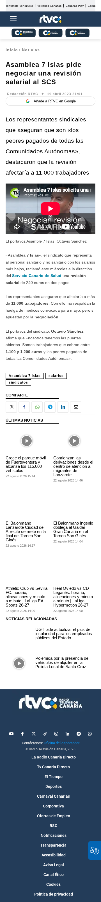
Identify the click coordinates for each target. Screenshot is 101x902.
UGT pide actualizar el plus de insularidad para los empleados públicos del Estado (63, 633)
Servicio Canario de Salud (36, 275)
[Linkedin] (62, 407)
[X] (11, 407)
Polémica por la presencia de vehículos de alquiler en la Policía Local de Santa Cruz (61, 662)
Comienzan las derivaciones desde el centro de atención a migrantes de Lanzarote (73, 466)
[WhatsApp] (37, 407)
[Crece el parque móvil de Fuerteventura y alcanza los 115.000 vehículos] (27, 441)
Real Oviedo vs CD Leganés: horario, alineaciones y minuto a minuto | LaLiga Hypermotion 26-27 (73, 596)
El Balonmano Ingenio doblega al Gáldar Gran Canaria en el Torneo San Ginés (73, 529)
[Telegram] (50, 407)
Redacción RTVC (22, 94)
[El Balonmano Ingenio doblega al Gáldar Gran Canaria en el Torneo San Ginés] (74, 506)
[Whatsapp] (90, 734)
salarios (56, 376)
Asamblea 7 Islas (25, 376)
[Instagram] (56, 734)
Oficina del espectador (61, 743)
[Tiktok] (45, 734)
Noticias (31, 50)
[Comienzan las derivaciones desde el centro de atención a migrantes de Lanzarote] (74, 441)
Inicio (12, 50)
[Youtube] (11, 734)
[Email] (75, 407)
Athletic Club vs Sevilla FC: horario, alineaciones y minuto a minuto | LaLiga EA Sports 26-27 (26, 596)
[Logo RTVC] (50, 19)
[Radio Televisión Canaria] (50, 702)
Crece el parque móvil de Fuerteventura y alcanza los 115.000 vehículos (26, 464)
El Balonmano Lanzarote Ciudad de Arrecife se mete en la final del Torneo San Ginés (26, 531)
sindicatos (18, 382)
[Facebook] (24, 407)
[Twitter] (33, 734)
